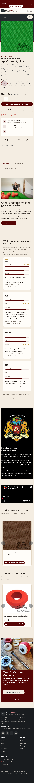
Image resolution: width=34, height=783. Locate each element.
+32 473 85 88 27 (8, 759)
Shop (2, 743)
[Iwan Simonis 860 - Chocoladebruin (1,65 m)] (17, 535)
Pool (4, 17)
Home (3, 740)
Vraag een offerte (8, 223)
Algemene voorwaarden (19, 773)
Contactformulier (8, 762)
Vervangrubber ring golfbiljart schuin (16, 616)
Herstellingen (22, 743)
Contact (3, 751)
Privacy (28, 773)
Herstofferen (21, 740)
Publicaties (4, 748)
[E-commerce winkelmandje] (27, 10)
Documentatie (5, 746)
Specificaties (19, 163)
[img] (29, 699)
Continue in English (15, 6)
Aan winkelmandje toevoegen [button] (18, 104)
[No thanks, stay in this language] (32, 4)
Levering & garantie (9, 168)
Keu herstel (21, 748)
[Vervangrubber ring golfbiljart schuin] (17, 598)
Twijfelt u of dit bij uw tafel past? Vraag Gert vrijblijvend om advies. (17, 141)
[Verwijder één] (2, 99)
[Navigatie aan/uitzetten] (31, 11)
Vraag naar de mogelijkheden (13, 692)
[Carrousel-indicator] (18, 699)
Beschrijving (7, 163)
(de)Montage (22, 746)
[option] (17, 543)
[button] (30, 17)
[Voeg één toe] (9, 99)
